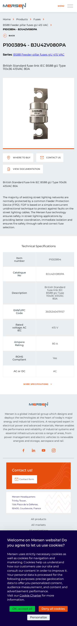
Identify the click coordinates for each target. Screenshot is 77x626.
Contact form (26, 479)
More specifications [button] (35, 384)
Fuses (37, 19)
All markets (38, 524)
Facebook (23, 450)
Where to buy (21, 157)
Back (12, 35)
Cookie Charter (30, 595)
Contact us (53, 157)
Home (7, 19)
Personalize (38, 617)
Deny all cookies (53, 608)
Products (22, 19)
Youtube (43, 450)
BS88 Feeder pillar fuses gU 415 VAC (25, 25)
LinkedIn (33, 450)
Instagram (53, 450)
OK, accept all (22, 608)
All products (38, 519)
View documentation (26, 169)
